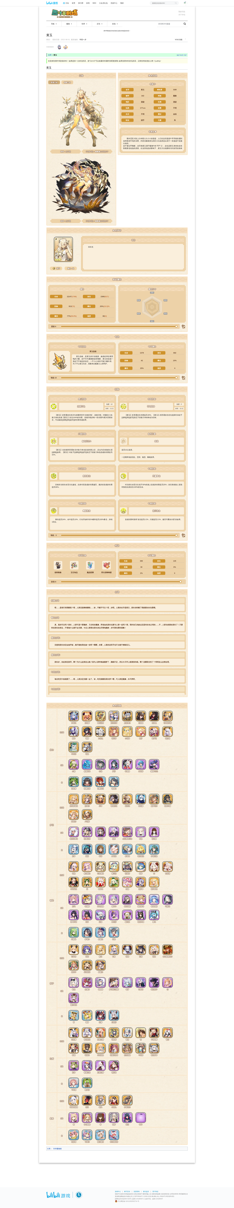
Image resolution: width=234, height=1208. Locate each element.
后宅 (99, 24)
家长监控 (146, 1191)
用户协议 (155, 1191)
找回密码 (137, 1191)
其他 (114, 24)
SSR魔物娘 (57, 1149)
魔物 (68, 24)
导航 (53, 24)
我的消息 (181, 12)
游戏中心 (118, 1191)
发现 (88, 3)
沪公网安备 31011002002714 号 (128, 1201)
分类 (48, 1149)
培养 (83, 24)
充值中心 (114, 3)
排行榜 (80, 3)
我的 (122, 3)
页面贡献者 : (50, 47)
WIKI (94, 3)
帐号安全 (127, 1191)
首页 (73, 3)
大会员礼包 (103, 3)
